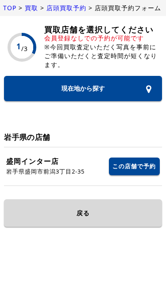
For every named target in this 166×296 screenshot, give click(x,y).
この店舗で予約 (134, 166)
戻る (83, 213)
